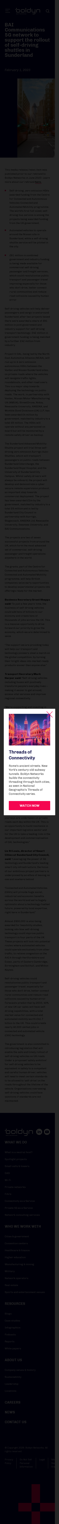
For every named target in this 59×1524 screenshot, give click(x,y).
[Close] (49, 714)
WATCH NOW (29, 805)
